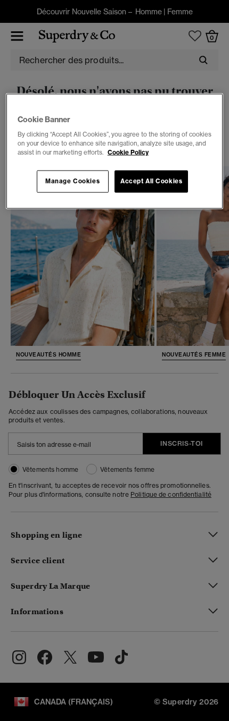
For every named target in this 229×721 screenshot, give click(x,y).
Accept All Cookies (151, 181)
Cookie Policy (128, 152)
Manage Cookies (72, 181)
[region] (115, 151)
